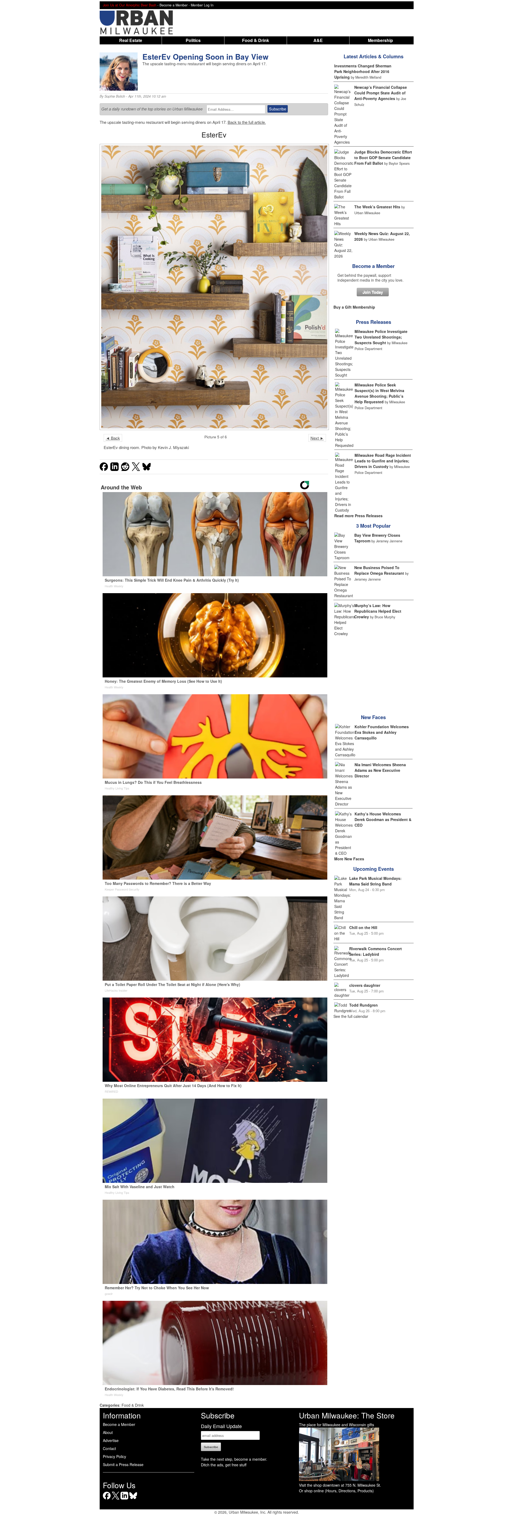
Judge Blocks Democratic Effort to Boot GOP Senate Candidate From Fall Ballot (383, 157)
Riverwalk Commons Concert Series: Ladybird (375, 951)
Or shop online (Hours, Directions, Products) (336, 1490)
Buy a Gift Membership (354, 307)
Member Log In (202, 5)
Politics (193, 40)
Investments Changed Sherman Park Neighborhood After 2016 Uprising (362, 71)
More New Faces (349, 858)
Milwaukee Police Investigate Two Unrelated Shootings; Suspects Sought (381, 337)
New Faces (373, 717)
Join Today (373, 292)
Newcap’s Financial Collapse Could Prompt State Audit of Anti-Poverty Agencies (380, 93)
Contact (109, 1448)
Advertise (111, 1440)
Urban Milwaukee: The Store (347, 1415)
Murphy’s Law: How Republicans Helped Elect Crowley (377, 611)
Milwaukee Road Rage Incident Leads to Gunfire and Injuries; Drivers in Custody (383, 460)
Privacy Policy (114, 1456)
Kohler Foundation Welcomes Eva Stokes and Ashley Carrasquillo (382, 732)
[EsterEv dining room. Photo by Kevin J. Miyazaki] (214, 287)
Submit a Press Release (123, 1464)
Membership (380, 40)
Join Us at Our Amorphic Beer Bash (129, 5)
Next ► (317, 438)
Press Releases (373, 322)
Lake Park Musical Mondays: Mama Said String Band (375, 881)
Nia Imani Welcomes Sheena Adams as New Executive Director (380, 770)
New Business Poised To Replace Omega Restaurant (379, 570)
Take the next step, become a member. (234, 1459)
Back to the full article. (247, 122)
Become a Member (373, 266)
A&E (318, 40)
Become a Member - (175, 5)
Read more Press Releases (358, 515)
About (108, 1432)
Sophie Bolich (114, 96)
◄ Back (113, 438)
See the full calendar (350, 1016)
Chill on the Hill (363, 927)
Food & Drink (255, 40)
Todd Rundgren (363, 1005)
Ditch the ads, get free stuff (223, 1464)
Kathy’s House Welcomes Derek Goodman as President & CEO (383, 819)
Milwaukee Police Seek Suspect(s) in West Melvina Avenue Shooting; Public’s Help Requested (379, 393)
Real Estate (130, 40)
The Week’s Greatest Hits (377, 206)
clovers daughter (364, 985)
